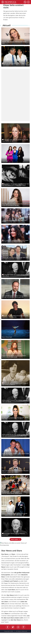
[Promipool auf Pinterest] (23, 627)
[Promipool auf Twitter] (13, 627)
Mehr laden (15, 539)
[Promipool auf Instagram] (18, 627)
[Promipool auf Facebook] (7, 627)
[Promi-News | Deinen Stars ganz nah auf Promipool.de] (12, 2)
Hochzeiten (17, 565)
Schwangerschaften (22, 563)
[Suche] (25, 2)
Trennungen (5, 565)
